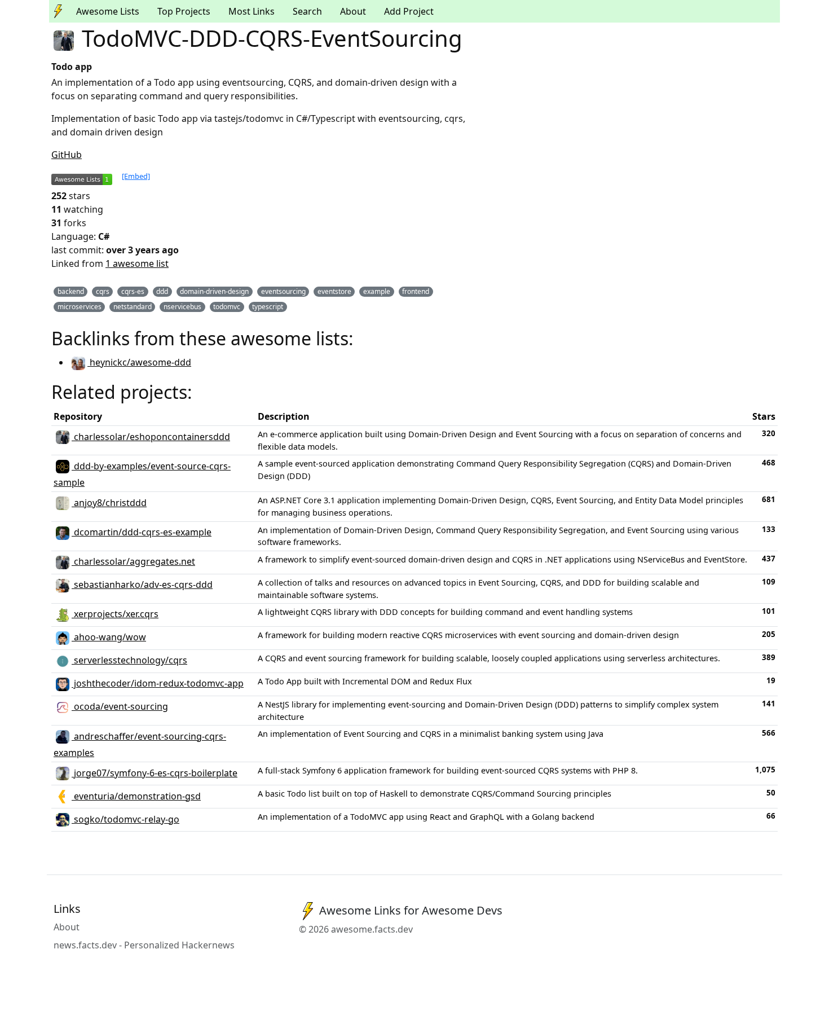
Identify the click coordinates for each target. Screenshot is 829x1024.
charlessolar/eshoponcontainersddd (151, 436)
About (353, 11)
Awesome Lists (107, 11)
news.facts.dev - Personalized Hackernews (144, 945)
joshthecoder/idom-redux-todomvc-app (158, 683)
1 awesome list (137, 263)
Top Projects (183, 11)
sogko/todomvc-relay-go (125, 819)
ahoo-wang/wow (109, 637)
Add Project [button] (409, 11)
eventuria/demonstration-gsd (136, 796)
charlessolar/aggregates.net (133, 561)
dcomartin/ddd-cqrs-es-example (141, 532)
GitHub (66, 154)
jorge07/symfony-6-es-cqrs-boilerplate (154, 773)
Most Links (251, 11)
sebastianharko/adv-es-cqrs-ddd (142, 584)
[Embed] (136, 176)
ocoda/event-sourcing (120, 706)
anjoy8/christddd (109, 502)
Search (307, 11)
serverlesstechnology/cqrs (129, 660)
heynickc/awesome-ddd (139, 362)
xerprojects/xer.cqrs (115, 614)
